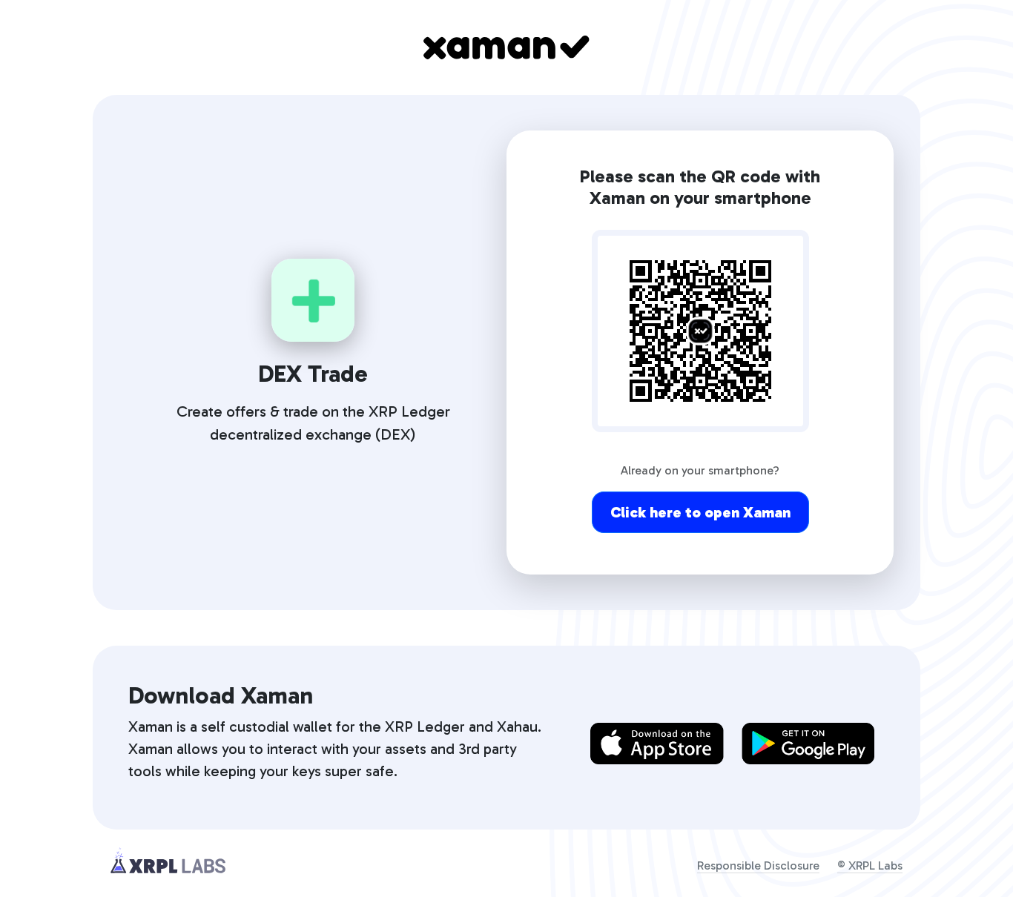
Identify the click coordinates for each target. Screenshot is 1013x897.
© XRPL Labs (870, 865)
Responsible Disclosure (758, 865)
